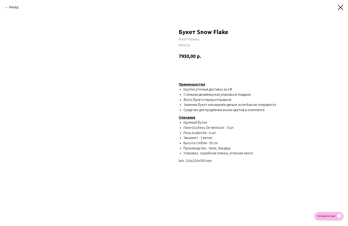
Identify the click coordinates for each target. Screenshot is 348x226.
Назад (13, 7)
